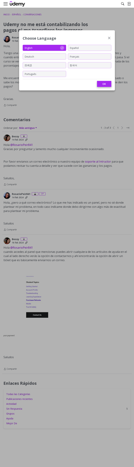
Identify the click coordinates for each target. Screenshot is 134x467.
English (28, 47)
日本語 (28, 65)
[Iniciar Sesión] (129, 4)
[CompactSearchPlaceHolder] (123, 4)
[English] (17, 4)
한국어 (73, 65)
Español (74, 47)
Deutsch (29, 56)
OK (104, 84)
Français (74, 56)
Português (30, 73)
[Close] (109, 38)
